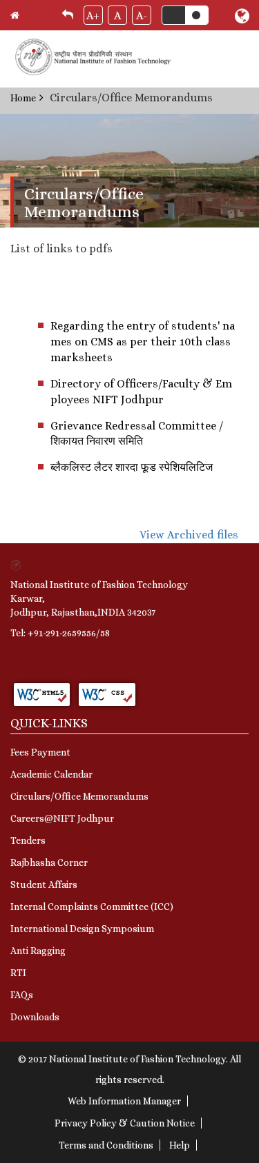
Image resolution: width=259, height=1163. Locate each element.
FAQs (21, 994)
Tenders (28, 840)
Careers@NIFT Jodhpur (62, 818)
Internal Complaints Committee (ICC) (91, 906)
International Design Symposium (82, 928)
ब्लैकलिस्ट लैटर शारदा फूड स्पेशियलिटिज (131, 467)
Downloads (34, 1016)
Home (23, 97)
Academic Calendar (51, 774)
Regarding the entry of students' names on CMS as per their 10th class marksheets (142, 341)
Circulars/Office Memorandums (79, 796)
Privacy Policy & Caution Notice (125, 1123)
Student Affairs (43, 884)
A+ (92, 15)
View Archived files (189, 534)
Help (179, 1145)
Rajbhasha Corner (49, 862)
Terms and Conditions (106, 1145)
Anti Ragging (38, 950)
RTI (18, 972)
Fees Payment (40, 752)
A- (141, 15)
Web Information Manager (124, 1100)
